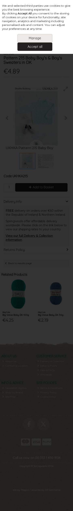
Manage (35, 38)
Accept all (35, 47)
